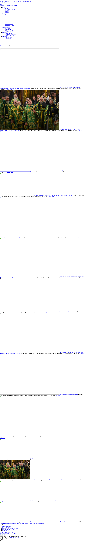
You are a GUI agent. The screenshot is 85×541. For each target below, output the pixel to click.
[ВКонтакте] (3, 3)
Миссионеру (4, 36)
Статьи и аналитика (6, 27)
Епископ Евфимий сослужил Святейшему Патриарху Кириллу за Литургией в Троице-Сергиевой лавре (50, 479)
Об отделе (4, 13)
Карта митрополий (8, 43)
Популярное (2, 438)
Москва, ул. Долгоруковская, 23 (6, 1)
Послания (6, 11)
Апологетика (7, 28)
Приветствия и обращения (10, 9)
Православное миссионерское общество (12, 18)
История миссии (8, 29)
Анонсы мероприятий (9, 24)
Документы (4, 32)
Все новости (4, 20)
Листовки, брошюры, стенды (8, 529)
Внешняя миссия (8, 38)
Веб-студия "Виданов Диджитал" (13, 537)
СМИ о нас (7, 26)
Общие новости (13, 46)
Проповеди (7, 12)
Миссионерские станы (9, 30)
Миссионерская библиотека (10, 40)
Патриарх (4, 7)
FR (29, 1)
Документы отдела (8, 33)
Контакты (6, 17)
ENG (31, 1)
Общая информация (8, 14)
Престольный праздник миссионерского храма (68, 394)
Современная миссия (9, 31)
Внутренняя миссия (8, 37)
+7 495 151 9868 (16, 1)
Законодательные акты (9, 35)
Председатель (7, 15)
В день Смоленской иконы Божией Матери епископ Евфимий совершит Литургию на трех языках (54, 195)
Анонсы (1, 46)
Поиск (1, 4)
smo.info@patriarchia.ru (23, 1)
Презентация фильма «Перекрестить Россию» (68, 311)
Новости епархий (8, 23)
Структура (7, 16)
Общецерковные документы (10, 34)
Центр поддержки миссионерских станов (13, 19)
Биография (7, 8)
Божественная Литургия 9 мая (65, 434)
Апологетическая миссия (10, 39)
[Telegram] (1, 3)
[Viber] (4, 3)
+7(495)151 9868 (12, 533)
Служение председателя (9, 25)
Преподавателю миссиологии (10, 42)
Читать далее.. (9, 89)
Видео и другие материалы (10, 41)
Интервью (7, 10)
